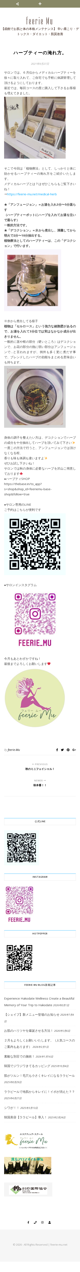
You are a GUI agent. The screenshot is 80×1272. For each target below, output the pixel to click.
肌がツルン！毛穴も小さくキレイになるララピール (39, 1075)
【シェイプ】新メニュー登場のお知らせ (31, 1014)
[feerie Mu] (40, 26)
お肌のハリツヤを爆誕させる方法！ (28, 1030)
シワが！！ (11, 1108)
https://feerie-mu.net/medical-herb (32, 194)
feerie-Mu (14, 750)
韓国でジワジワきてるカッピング (27, 1066)
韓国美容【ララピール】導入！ (25, 1117)
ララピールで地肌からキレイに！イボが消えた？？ (39, 1091)
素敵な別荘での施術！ (19, 1056)
